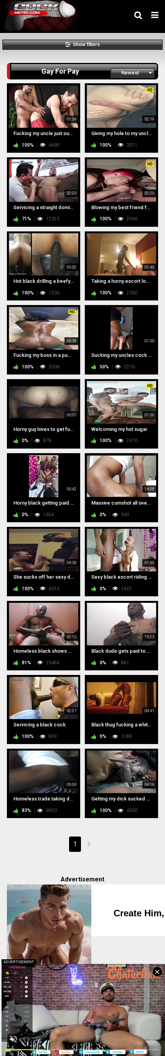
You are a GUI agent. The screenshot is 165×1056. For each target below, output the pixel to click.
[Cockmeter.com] (42, 16)
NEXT (89, 844)
